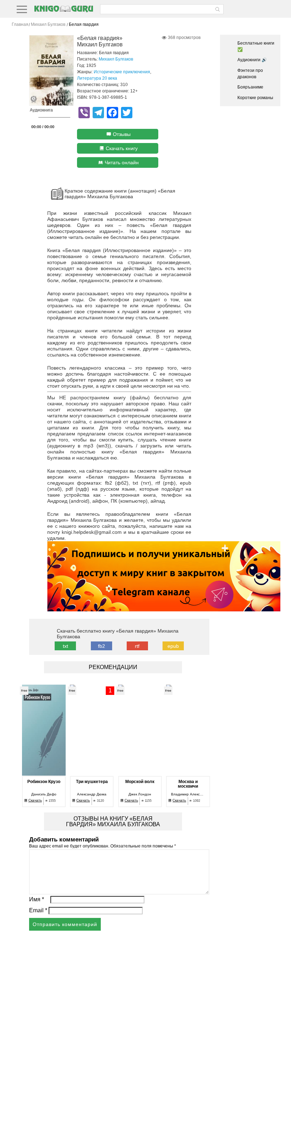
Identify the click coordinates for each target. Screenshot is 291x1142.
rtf (137, 646)
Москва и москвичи (188, 784)
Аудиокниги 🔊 (252, 59)
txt (65, 646)
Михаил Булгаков (116, 59)
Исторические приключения (122, 71)
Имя (36, 899)
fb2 (101, 646)
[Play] (32, 117)
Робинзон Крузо (43, 782)
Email (38, 910)
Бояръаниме (250, 87)
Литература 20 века (97, 78)
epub (173, 646)
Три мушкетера (92, 782)
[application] (49, 119)
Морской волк (139, 782)
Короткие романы (255, 97)
